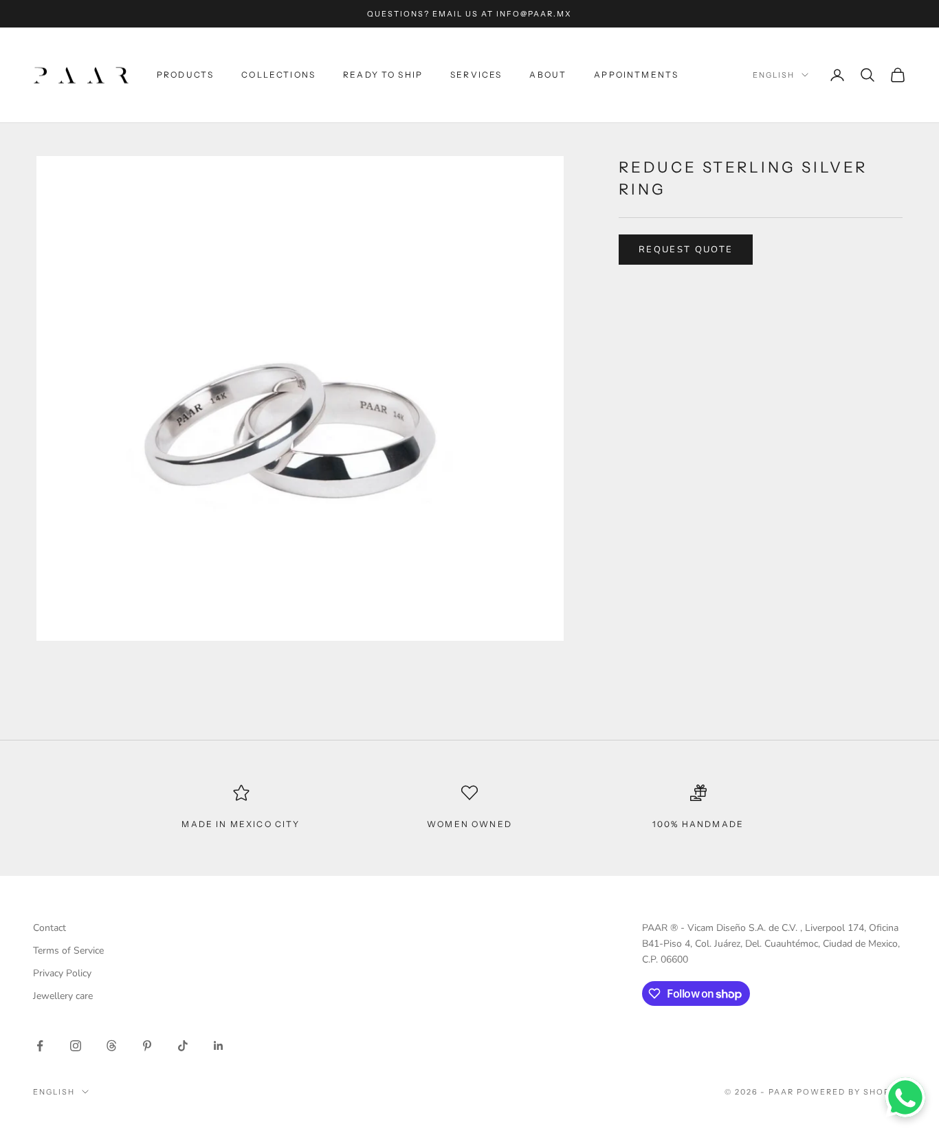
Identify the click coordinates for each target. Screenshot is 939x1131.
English (774, 75)
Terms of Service (68, 950)
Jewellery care (63, 995)
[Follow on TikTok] (183, 1046)
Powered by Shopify (851, 1092)
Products (185, 74)
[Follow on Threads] (111, 1046)
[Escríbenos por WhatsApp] (905, 1097)
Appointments (636, 74)
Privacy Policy (62, 973)
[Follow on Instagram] (75, 1046)
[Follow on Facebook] (40, 1046)
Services (476, 74)
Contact (49, 927)
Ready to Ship (383, 74)
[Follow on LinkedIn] (218, 1046)
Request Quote (686, 249)
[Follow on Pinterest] (147, 1046)
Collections (278, 74)
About (547, 74)
